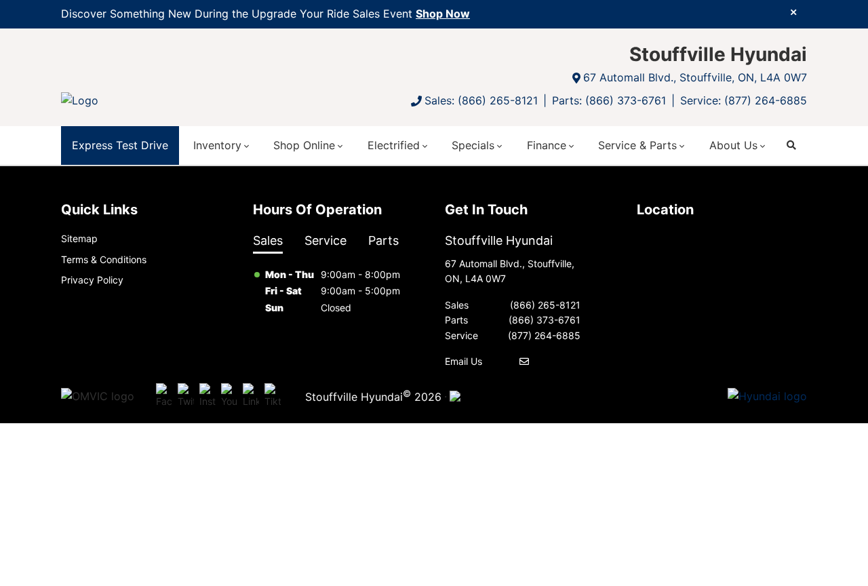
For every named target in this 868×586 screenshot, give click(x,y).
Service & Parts (637, 145)
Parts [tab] (383, 240)
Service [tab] (325, 240)
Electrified (394, 145)
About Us (733, 145)
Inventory (217, 145)
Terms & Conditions (103, 259)
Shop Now (443, 13)
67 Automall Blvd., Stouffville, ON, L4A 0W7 (695, 77)
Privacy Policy (92, 280)
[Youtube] (229, 396)
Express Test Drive (120, 145)
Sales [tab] (268, 240)
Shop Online (304, 145)
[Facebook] (164, 396)
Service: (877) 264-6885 (743, 100)
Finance (546, 145)
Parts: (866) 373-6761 (609, 100)
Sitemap (79, 238)
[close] (793, 11)
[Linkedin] (251, 396)
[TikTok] (272, 396)
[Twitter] (186, 396)
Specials (473, 145)
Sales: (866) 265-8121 (481, 100)
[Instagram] (207, 396)
